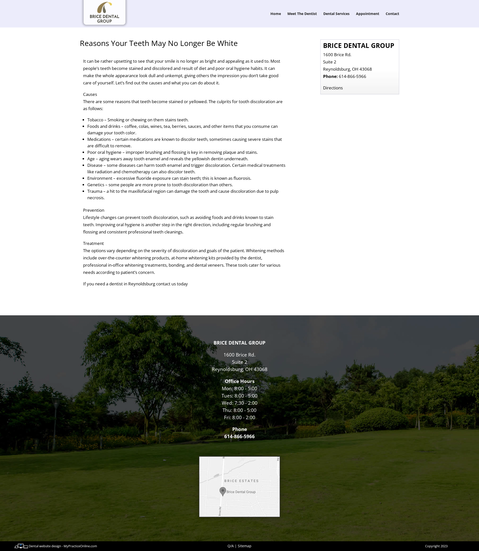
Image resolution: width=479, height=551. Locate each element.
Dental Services (336, 14)
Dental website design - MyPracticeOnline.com (63, 546)
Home (275, 14)
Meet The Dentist (302, 14)
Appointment (367, 14)
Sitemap (244, 546)
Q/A (231, 546)
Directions (333, 88)
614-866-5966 (352, 76)
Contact (392, 14)
